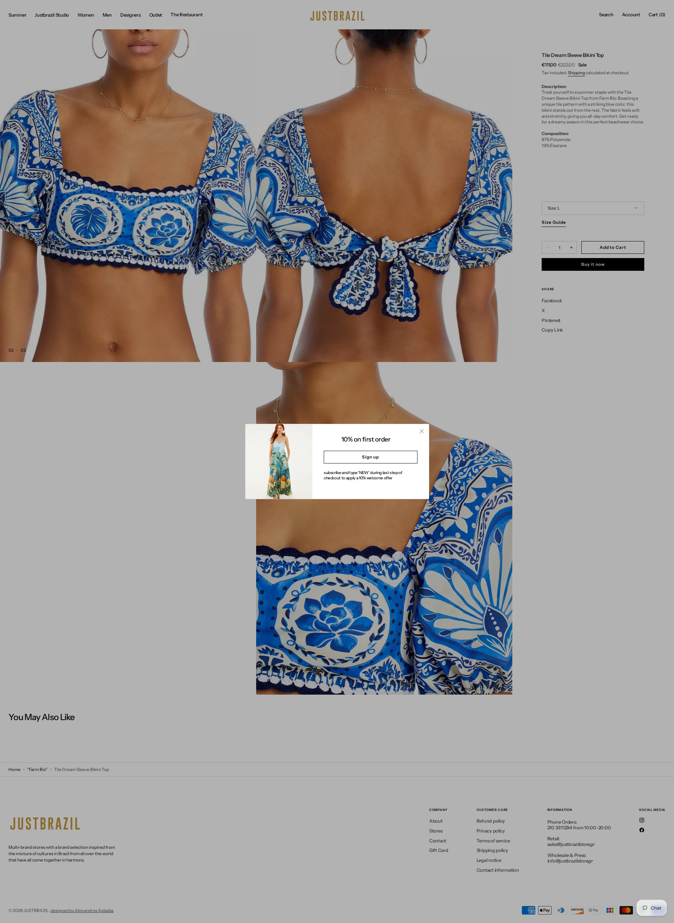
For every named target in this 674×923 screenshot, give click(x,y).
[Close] (421, 431)
